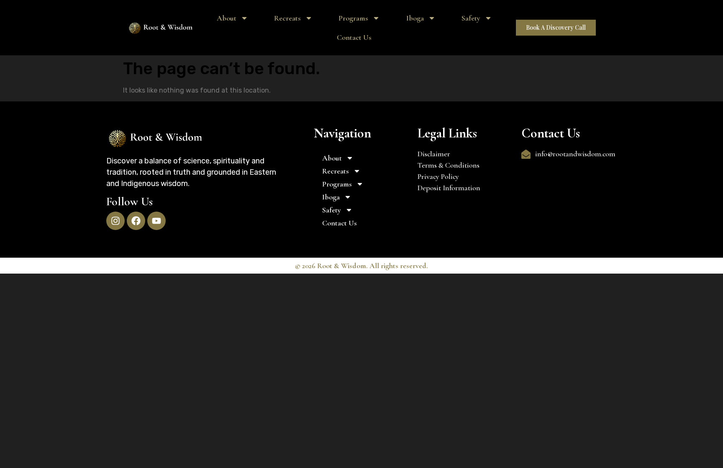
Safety (470, 18)
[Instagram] (115, 221)
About (226, 18)
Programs (353, 18)
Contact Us (354, 37)
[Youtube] (156, 221)
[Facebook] (136, 221)
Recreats (287, 18)
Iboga (415, 18)
